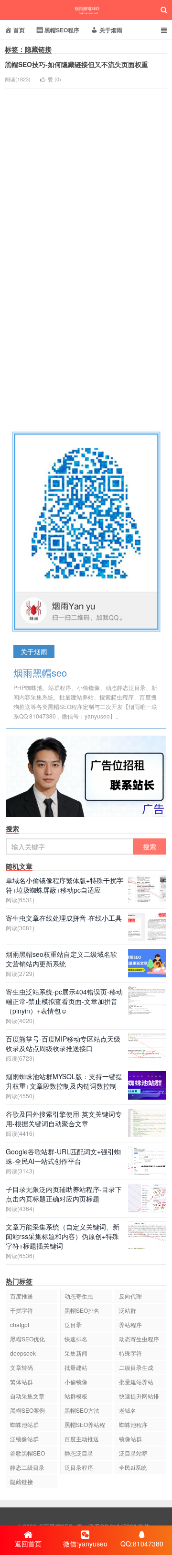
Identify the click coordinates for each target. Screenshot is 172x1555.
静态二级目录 (27, 1467)
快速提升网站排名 (139, 1397)
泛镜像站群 (24, 1439)
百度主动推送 (81, 1439)
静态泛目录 (78, 1453)
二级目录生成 (136, 1367)
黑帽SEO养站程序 (84, 1425)
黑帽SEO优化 (27, 1339)
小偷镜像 (75, 1382)
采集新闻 (75, 1353)
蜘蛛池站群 (24, 1424)
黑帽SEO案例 (27, 1410)
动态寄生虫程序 (139, 1339)
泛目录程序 (78, 1467)
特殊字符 (130, 1353)
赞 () (54, 79)
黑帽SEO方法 (81, 1410)
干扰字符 (21, 1310)
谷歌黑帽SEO (27, 1453)
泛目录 (73, 1324)
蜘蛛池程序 (133, 1424)
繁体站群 (21, 1382)
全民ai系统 (133, 1467)
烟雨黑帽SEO (86, 10)
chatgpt (19, 1324)
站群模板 (75, 1396)
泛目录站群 (133, 1453)
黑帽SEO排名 (81, 1310)
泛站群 (127, 1310)
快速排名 (75, 1339)
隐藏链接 (21, 1481)
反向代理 (130, 1296)
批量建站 (75, 1367)
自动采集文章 (27, 1396)
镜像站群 (130, 1439)
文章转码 (21, 1367)
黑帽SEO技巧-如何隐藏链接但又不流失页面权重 (76, 64)
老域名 (127, 1410)
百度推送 (21, 1296)
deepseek (23, 1353)
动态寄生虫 (78, 1296)
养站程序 (130, 1324)
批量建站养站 (136, 1382)
